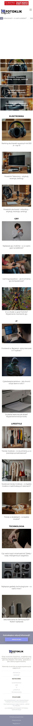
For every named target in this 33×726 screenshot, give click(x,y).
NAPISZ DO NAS (16, 639)
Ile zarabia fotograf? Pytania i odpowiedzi (16, 708)
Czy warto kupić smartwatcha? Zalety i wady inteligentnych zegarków (17, 555)
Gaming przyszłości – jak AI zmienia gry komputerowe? (16, 280)
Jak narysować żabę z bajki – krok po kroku (16, 705)
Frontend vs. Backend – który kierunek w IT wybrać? (16, 349)
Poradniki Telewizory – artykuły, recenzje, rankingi (16, 78)
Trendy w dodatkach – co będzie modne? (16, 518)
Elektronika (16, 116)
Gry (16, 219)
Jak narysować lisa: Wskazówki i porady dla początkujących (16, 701)
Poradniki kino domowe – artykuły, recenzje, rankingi (16, 104)
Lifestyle (16, 424)
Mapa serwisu (16, 720)
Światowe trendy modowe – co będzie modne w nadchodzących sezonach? (16, 485)
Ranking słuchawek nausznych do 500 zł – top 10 (16, 64)
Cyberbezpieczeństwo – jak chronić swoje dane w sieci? (16, 382)
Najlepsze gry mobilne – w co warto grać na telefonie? (16, 247)
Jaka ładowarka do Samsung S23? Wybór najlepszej (16, 621)
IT (17, 321)
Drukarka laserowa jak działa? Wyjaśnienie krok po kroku (16, 415)
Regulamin (16, 723)
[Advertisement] (16, 39)
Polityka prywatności (16, 717)
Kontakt (17, 675)
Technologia (16, 526)
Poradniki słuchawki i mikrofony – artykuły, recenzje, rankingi (17, 91)
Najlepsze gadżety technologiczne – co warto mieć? (16, 588)
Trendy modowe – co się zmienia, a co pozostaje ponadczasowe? (16, 452)
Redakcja (16, 673)
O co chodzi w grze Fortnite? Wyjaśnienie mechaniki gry (16, 313)
